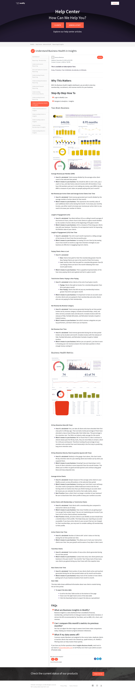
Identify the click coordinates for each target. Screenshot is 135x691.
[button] (52, 659)
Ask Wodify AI (35, 57)
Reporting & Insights (58, 44)
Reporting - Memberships (39, 60)
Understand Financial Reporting (38, 87)
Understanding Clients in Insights (39, 115)
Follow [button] (100, 57)
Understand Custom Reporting (37, 65)
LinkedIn (100, 659)
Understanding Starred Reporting (38, 98)
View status (98, 674)
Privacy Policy (63, 686)
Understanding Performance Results (38, 93)
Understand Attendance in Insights (39, 109)
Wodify (32, 44)
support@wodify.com (65, 648)
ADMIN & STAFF (75, 25)
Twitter (98, 659)
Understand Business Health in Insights (40, 104)
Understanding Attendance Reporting (39, 81)
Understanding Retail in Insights (38, 131)
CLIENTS (57, 25)
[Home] (20, 3)
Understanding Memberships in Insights (39, 126)
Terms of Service (73, 686)
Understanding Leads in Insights (38, 120)
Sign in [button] (115, 3)
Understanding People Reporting (38, 76)
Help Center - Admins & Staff (43, 44)
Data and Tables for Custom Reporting (39, 70)
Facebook (95, 659)
